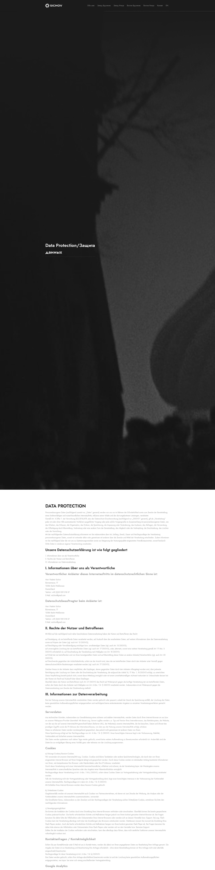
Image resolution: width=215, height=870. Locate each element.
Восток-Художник (134, 5)
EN (167, 5)
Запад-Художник (104, 5)
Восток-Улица (148, 5)
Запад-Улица (119, 5)
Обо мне (90, 5)
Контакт (160, 5)
